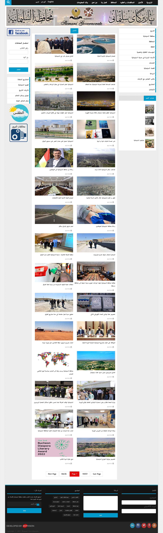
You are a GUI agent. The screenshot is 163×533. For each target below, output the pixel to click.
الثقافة (153, 47)
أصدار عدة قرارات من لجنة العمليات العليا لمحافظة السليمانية (55, 431)
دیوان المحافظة (75, 506)
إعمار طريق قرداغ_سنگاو (66, 226)
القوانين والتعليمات (68, 510)
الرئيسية (149, 2)
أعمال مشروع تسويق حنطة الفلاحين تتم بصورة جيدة (57, 343)
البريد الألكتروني (150, 506)
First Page (52, 474)
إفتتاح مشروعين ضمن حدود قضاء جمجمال (102, 372)
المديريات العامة (61, 506)
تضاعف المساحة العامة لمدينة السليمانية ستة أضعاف (100, 84)
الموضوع (153, 497)
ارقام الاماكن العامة (22, 101)
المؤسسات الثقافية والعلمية (146, 52)
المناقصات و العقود (127, 2)
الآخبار (140, 2)
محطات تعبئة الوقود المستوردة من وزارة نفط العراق (58, 284)
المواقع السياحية (56, 502)
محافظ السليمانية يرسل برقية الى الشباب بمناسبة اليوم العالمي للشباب (55, 372)
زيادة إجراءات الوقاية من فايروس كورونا (103, 431)
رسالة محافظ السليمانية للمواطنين (105, 226)
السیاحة (152, 73)
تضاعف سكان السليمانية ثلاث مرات (105, 170)
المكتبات (76, 510)
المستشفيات (54, 510)
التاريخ (152, 31)
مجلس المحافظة (75, 502)
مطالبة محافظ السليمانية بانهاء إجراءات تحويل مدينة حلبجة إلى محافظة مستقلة (94, 284)
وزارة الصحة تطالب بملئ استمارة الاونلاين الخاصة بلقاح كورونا (97, 402)
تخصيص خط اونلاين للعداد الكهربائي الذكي (103, 314)
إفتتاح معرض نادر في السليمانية (64, 56)
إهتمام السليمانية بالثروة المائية (106, 56)
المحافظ (114, 2)
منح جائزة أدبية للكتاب (66, 459)
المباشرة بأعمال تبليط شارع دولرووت (104, 255)
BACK (64, 474)
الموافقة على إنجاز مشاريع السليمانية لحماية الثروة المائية (98, 343)
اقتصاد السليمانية (149, 68)
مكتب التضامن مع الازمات (146, 79)
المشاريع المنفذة (23, 79)
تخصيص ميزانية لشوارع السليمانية (105, 459)
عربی (37, 1)
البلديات (68, 506)
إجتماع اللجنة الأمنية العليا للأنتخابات (62, 198)
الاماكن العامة (75, 515)
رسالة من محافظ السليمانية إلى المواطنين (61, 170)
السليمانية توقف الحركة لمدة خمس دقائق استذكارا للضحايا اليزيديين (53, 402)
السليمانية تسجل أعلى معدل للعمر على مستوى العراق (57, 141)
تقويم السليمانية (23, 85)
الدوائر (61, 510)
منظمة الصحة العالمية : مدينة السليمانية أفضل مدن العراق (56, 255)
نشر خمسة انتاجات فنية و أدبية (106, 141)
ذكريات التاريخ (24, 90)
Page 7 (74, 474)
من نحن (94, 2)
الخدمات (152, 63)
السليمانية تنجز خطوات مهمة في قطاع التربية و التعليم (57, 113)
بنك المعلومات (82, 2)
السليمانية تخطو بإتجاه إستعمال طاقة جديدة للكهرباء (100, 113)
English (51, 1)
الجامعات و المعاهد (66, 502)
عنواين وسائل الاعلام (22, 95)
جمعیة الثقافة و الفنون (64, 497)
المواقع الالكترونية (67, 515)
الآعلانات (152, 90)
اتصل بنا (104, 2)
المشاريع (152, 84)
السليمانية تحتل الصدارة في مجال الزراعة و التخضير (58, 84)
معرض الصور (150, 98)
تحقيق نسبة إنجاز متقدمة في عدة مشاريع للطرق (59, 314)
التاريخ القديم (52, 506)
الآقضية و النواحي (75, 497)
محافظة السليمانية (149, 36)
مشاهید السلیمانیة (139, 140)
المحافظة (152, 41)
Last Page (97, 474)
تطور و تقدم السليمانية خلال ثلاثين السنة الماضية (100, 198)
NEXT (85, 474)
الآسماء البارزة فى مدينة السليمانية (143, 57)
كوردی (43, 1)
